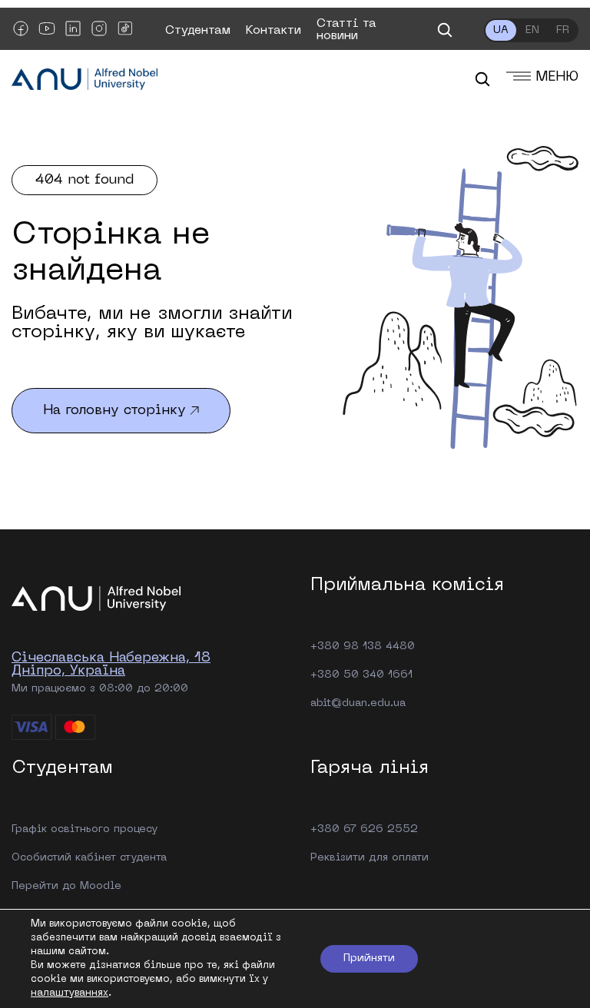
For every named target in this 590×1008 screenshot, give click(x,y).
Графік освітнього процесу (84, 829)
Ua (501, 30)
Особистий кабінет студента (89, 858)
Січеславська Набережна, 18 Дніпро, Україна (111, 665)
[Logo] (84, 80)
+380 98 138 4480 (362, 647)
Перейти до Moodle (66, 886)
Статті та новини (346, 30)
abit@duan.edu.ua (358, 703)
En (532, 30)
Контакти (273, 31)
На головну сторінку (114, 410)
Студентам (197, 31)
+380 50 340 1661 (361, 675)
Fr (562, 30)
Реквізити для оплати (369, 858)
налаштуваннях (69, 993)
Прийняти (369, 958)
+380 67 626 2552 (364, 829)
